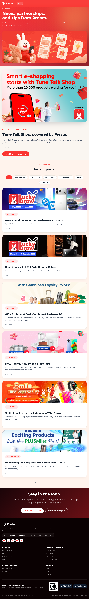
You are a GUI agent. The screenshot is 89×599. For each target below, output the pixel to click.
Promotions (50, 177)
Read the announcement (15, 154)
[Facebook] (4, 540)
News (79, 177)
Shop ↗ (4, 571)
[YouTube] (21, 540)
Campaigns (35, 177)
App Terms (72, 595)
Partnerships (20, 177)
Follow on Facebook (32, 511)
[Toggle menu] (85, 3)
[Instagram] (8, 540)
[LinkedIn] (17, 540)
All (9, 177)
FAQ (85, 595)
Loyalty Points (65, 177)
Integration (49, 556)
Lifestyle (44, 182)
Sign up (4, 559)
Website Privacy (63, 595)
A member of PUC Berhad (14, 535)
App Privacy (79, 595)
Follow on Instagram (56, 511)
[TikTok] (13, 540)
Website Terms (54, 595)
